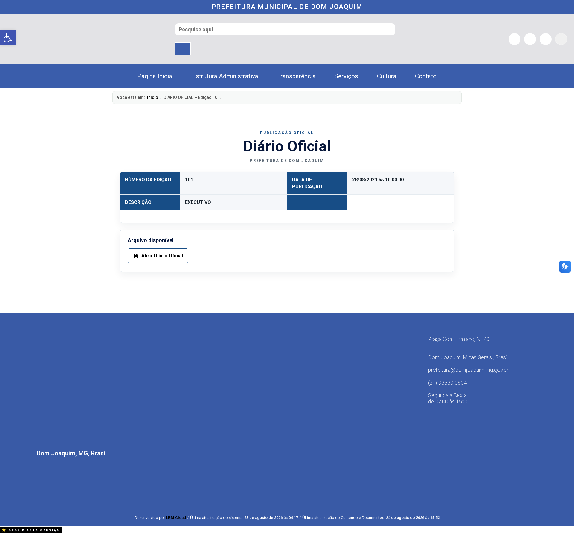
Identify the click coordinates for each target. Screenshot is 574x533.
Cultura (386, 76)
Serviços (346, 76)
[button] (8, 37)
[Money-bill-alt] (561, 39)
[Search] (183, 48)
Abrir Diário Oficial (162, 256)
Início (152, 97)
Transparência (296, 76)
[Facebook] (514, 39)
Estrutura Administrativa (225, 76)
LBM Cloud (176, 517)
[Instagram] (530, 39)
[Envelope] (546, 39)
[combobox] (285, 29)
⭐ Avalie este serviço (31, 530)
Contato (426, 76)
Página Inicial (155, 76)
